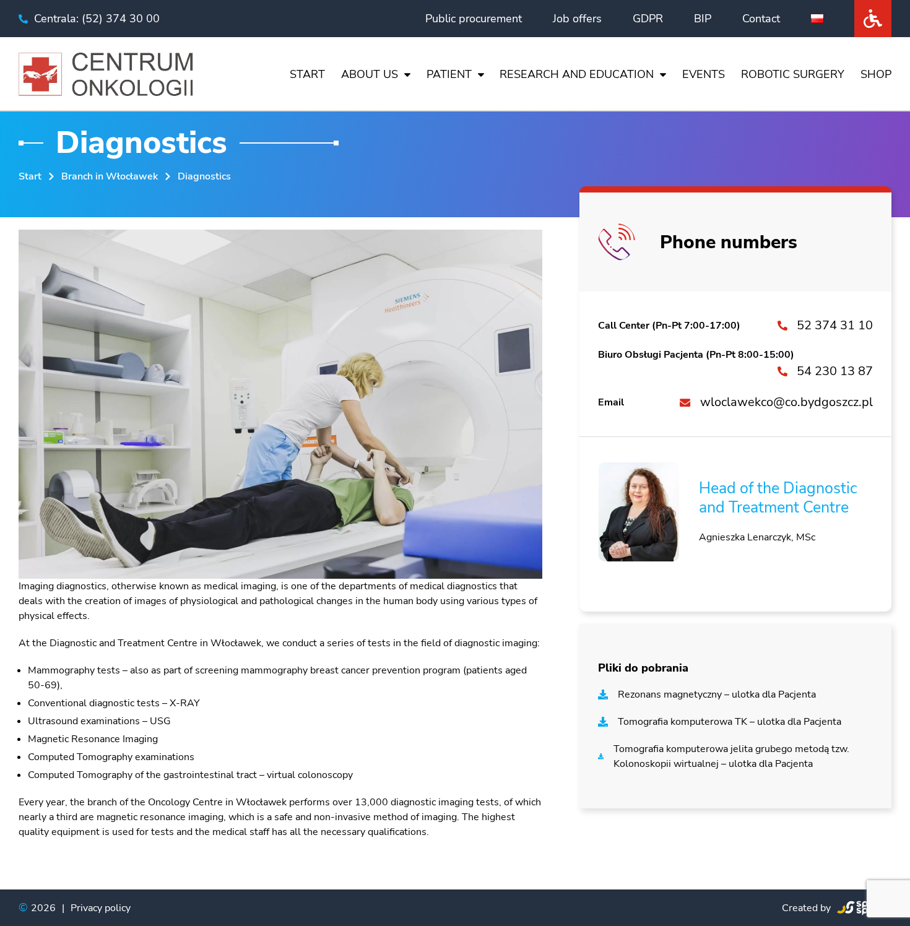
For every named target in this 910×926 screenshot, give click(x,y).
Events (703, 74)
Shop (875, 74)
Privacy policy (101, 908)
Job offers (577, 18)
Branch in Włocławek (109, 176)
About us (369, 74)
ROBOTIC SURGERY (792, 74)
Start (307, 74)
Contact (761, 18)
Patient (449, 74)
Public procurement (473, 18)
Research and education (577, 74)
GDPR (648, 18)
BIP (702, 18)
